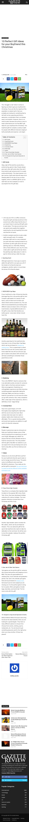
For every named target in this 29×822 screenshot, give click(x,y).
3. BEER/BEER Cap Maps (10, 143)
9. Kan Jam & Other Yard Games (12, 154)
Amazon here (20, 580)
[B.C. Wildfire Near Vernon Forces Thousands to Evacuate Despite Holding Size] (6, 744)
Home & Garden (5, 38)
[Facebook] (8, 78)
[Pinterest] (15, 78)
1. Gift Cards (7, 139)
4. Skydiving (7, 145)
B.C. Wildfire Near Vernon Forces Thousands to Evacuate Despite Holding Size (19, 743)
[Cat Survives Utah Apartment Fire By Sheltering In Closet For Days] (6, 720)
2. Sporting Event (8, 141)
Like (25, 776)
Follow (24, 780)
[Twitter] (12, 78)
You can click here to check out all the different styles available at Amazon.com (14, 468)
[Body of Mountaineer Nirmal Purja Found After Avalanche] (6, 736)
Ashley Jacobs (6, 74)
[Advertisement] (14, 19)
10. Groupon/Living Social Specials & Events (14, 156)
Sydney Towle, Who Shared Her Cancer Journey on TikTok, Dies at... (19, 727)
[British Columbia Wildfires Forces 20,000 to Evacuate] (6, 712)
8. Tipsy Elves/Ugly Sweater (11, 152)
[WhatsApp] (19, 78)
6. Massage (7, 148)
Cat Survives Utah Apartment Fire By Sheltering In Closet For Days (19, 719)
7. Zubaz (6, 150)
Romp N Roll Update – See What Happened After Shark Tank (7, 655)
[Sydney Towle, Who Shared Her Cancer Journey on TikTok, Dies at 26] (6, 728)
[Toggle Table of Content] (24, 137)
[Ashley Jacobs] (14, 668)
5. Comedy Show (8, 146)
